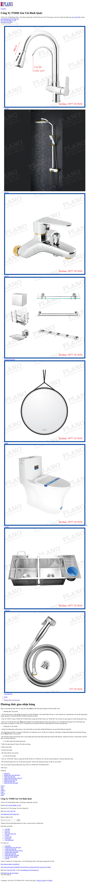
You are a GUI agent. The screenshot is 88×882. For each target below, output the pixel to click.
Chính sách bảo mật (9, 776)
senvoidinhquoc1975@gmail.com (10, 19)
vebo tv (3, 786)
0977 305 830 (4, 20)
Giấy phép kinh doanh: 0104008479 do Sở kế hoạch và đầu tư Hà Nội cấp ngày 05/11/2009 (26, 867)
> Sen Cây (7, 830)
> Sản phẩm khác (9, 840)
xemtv (2, 792)
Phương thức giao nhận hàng (12, 700)
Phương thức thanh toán (10, 779)
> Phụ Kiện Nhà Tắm (10, 834)
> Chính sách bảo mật (10, 849)
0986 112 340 (12, 20)
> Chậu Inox (7, 838)
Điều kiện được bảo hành (11, 783)
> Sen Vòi (7, 832)
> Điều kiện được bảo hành (11, 855)
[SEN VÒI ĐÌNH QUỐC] (7, 5)
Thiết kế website (41, 880)
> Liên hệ (6, 858)
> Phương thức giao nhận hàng (12, 847)
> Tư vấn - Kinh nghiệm (10, 857)
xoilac (2, 789)
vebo (2, 787)
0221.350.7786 (76, 17)
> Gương (6, 835)
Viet (50, 880)
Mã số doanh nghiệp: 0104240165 (10, 864)
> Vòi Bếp (7, 829)
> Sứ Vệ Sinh (8, 837)
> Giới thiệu (7, 846)
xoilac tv (3, 790)
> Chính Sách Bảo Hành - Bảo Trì (13, 850)
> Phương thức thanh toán (11, 852)
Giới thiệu (3, 9)
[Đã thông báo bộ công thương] (9, 873)
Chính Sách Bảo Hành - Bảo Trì (13, 778)
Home (5, 697)
